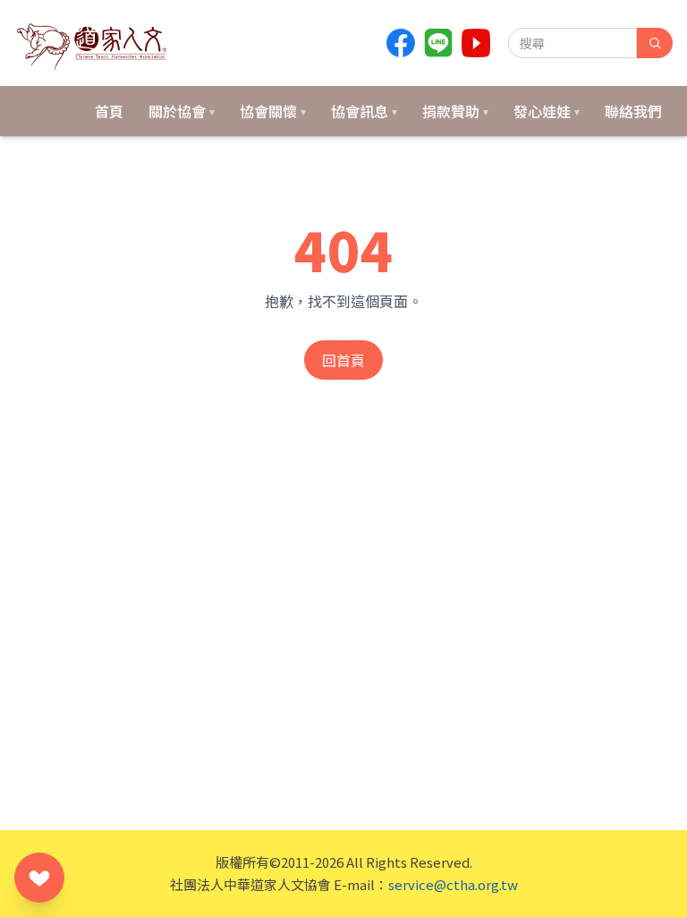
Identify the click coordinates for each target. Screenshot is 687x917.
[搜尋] (655, 43)
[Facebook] (400, 43)
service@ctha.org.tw (453, 884)
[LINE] (438, 43)
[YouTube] (476, 43)
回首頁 (343, 360)
